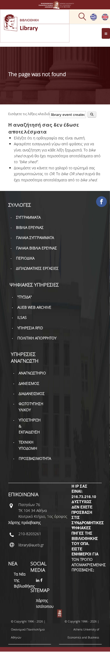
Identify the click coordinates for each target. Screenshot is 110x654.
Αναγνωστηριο (32, 372)
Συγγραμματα (28, 217)
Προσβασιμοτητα (35, 458)
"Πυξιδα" (24, 296)
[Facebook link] (42, 580)
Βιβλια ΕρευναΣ (30, 227)
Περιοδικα (25, 258)
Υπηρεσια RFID (30, 327)
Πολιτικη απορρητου (36, 337)
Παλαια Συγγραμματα (35, 237)
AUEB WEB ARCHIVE (34, 307)
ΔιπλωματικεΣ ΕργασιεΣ (37, 268)
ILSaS (22, 317)
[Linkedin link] (38, 580)
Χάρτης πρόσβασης (24, 522)
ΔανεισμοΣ (29, 383)
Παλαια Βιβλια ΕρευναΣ (36, 247)
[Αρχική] (55, 6)
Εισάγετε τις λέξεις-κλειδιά (29, 113)
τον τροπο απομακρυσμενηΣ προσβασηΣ (89, 564)
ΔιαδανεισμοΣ (32, 393)
